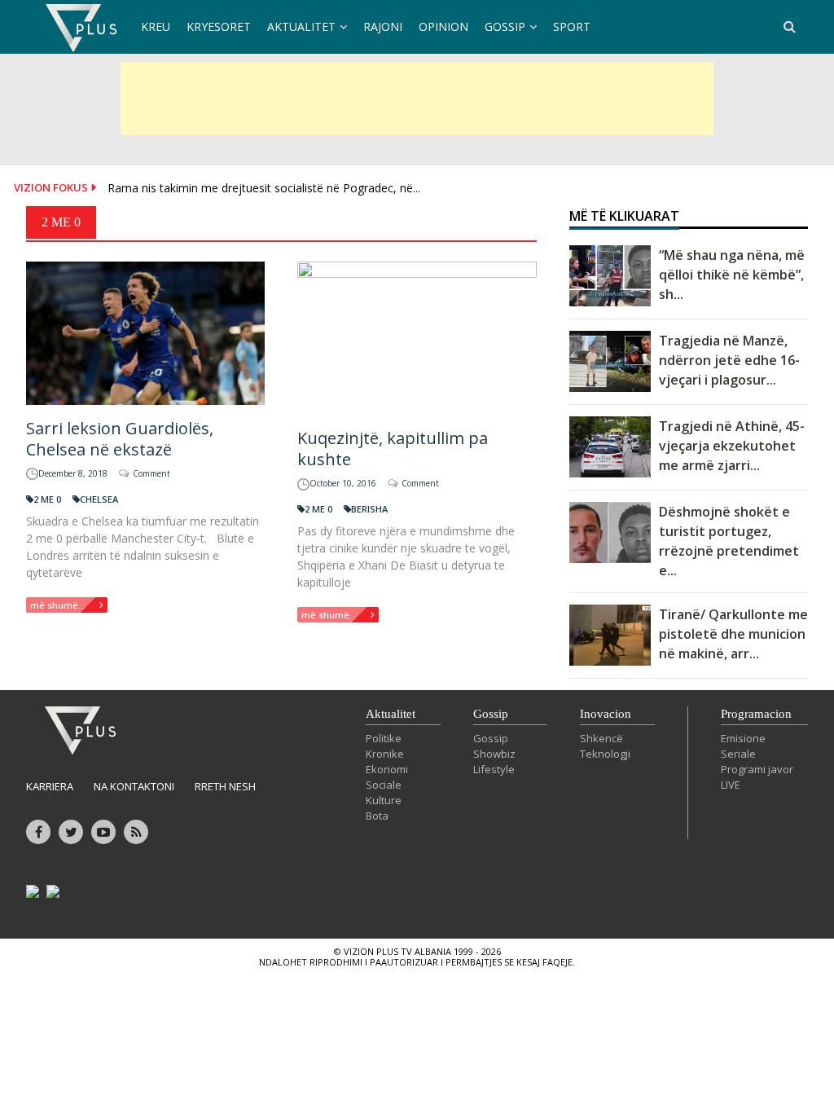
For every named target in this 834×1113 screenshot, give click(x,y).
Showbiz (494, 753)
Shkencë (601, 738)
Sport (571, 26)
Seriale (738, 753)
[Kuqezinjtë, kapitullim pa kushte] (416, 338)
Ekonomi (387, 769)
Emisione (743, 738)
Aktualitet (301, 26)
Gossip (505, 26)
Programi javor (757, 769)
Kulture (384, 800)
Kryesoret (219, 26)
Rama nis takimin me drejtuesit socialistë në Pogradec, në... (264, 188)
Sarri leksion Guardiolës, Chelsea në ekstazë (119, 438)
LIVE (730, 784)
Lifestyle (494, 769)
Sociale (384, 784)
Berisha (369, 509)
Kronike (385, 753)
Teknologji (605, 753)
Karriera (49, 786)
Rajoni (382, 26)
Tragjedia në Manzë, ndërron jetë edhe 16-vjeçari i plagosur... (729, 360)
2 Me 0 (47, 499)
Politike (384, 738)
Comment (151, 473)
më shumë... (58, 605)
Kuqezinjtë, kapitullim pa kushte (392, 448)
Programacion (756, 713)
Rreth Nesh (225, 786)
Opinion (443, 26)
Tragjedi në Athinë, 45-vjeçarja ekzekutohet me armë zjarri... (732, 445)
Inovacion (605, 713)
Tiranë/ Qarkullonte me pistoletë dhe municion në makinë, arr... (733, 633)
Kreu (155, 26)
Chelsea (99, 499)
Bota (377, 815)
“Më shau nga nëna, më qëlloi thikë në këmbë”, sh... (732, 274)
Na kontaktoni (134, 786)
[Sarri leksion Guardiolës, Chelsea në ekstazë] (145, 333)
